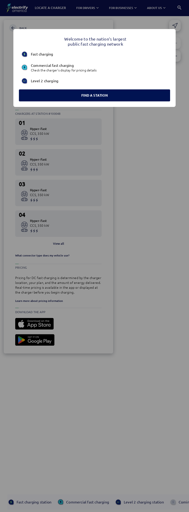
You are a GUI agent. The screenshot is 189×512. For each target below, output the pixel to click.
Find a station (94, 95)
